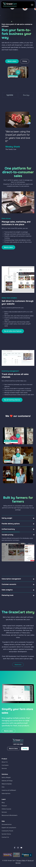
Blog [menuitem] (3, 802)
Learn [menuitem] (4, 799)
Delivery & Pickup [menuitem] (7, 781)
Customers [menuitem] (5, 765)
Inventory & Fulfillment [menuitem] (9, 790)
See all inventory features (12, 400)
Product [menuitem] (4, 759)
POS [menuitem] (3, 787)
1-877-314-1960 (18, 744)
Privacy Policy (21, 860)
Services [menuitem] (4, 768)
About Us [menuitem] (5, 762)
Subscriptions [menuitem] (6, 793)
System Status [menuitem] (6, 834)
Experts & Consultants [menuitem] (9, 827)
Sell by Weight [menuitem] (6, 777)
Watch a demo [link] (12, 61)
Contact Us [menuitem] (5, 837)
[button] (18, 72)
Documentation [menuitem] (7, 824)
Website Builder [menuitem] (7, 784)
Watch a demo (8, 247)
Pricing (25, 61)
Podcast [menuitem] (4, 806)
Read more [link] (18, 664)
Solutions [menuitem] (5, 774)
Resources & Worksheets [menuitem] (9, 815)
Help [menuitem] (3, 821)
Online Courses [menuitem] (6, 809)
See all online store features (13, 331)
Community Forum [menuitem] (7, 831)
